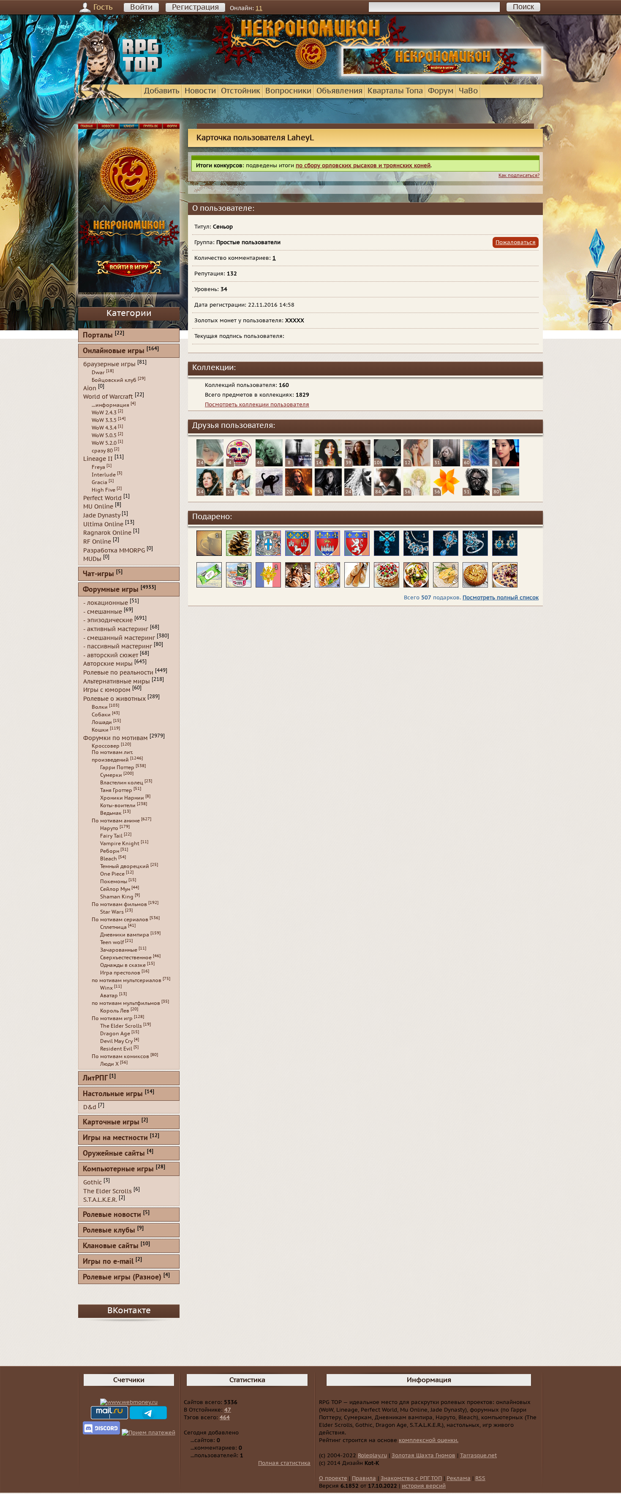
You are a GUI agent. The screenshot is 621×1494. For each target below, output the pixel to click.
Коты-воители (118, 805)
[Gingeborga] (269, 493)
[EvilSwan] (357, 464)
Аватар (109, 996)
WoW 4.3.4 (104, 428)
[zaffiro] (446, 464)
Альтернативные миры (116, 681)
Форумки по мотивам (115, 737)
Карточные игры (111, 1122)
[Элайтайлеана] (476, 464)
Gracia (99, 482)
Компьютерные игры (118, 1169)
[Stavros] (328, 493)
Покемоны (113, 881)
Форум (441, 91)
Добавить (162, 91)
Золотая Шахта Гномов (423, 1455)
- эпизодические (108, 620)
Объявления (339, 91)
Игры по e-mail (108, 1262)
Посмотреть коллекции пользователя (257, 404)
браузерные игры (109, 364)
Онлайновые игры (113, 351)
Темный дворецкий (124, 866)
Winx (106, 988)
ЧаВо (468, 91)
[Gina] (328, 464)
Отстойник (240, 91)
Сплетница (113, 927)
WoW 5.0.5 (104, 435)
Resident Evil (116, 1049)
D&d (89, 1107)
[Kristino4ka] (239, 493)
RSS (480, 1478)
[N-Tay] (505, 493)
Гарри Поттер (117, 767)
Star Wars (112, 912)
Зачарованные (118, 950)
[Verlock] (387, 464)
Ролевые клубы (109, 1230)
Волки (100, 707)
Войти (141, 7)
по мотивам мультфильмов (126, 1003)
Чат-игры (98, 574)
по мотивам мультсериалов (126, 980)
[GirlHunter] (298, 464)
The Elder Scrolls (121, 1026)
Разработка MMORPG (114, 550)
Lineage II (98, 459)
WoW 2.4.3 (104, 413)
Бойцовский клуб (114, 380)
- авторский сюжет (110, 655)
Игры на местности (115, 1138)
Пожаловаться (516, 242)
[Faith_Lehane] (298, 493)
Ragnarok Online (107, 532)
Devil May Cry (116, 1041)
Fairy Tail (111, 836)
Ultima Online (103, 524)
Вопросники (288, 91)
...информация (110, 405)
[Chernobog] (476, 493)
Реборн (109, 851)
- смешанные (102, 611)
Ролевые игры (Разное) (122, 1277)
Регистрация (195, 7)
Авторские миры (108, 663)
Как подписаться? (518, 175)
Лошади (102, 722)
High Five (103, 490)
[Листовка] (446, 493)
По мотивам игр (112, 1018)
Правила (364, 1478)
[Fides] (209, 464)
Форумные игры (111, 590)
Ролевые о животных (114, 698)
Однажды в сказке (123, 965)
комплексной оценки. (428, 1440)
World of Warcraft (108, 396)
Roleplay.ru (372, 1455)
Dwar (98, 373)
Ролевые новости (112, 1215)
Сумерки (111, 775)
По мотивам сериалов (120, 920)
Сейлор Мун (115, 889)
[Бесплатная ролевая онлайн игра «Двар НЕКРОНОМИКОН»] (442, 74)
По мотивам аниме (116, 821)
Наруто (109, 828)
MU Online (98, 506)
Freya (98, 467)
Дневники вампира (124, 935)
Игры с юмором (107, 690)
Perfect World (102, 497)
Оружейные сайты (114, 1154)
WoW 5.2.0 (104, 443)
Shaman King (116, 897)
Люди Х (109, 1064)
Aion (89, 388)
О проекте (333, 1478)
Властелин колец (121, 783)
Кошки (100, 730)
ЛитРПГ (95, 1078)
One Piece (112, 874)
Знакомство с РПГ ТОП (411, 1478)
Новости (200, 91)
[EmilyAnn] (269, 464)
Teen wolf (112, 942)
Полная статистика (284, 1463)
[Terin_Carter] (416, 464)
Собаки (101, 715)
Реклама (459, 1478)
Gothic (92, 1182)
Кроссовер (106, 746)
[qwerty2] (416, 493)
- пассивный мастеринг (117, 646)
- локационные (105, 603)
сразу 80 (102, 451)
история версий (424, 1486)
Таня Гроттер (116, 790)
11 (259, 8)
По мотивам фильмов (119, 904)
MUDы (92, 559)
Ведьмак (111, 813)
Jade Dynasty (101, 515)
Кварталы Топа (395, 91)
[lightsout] (239, 464)
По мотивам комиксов (120, 1056)
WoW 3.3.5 (104, 420)
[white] (357, 493)
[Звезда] (209, 493)
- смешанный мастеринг (119, 637)
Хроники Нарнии (122, 798)
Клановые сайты (111, 1246)
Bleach (108, 859)
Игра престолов (120, 973)
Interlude (104, 475)
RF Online (97, 541)
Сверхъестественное (126, 958)
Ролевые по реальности (118, 672)
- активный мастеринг (115, 629)
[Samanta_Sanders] (505, 464)
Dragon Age (115, 1034)
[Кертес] (387, 493)
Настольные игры (113, 1094)
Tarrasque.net (478, 1455)
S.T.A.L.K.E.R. (100, 1199)
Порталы (98, 335)
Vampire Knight (119, 843)
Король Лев (114, 1011)
